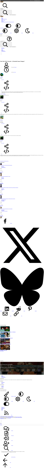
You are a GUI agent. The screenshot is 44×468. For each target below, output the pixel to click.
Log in (1, 423)
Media (2, 19)
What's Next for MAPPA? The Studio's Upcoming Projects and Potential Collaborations (9, 187)
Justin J (1, 172)
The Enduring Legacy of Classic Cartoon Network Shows (6, 165)
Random (2, 20)
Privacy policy (3, 408)
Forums (2, 18)
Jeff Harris (15, 67)
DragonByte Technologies (17, 417)
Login (32, 0)
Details (21, 417)
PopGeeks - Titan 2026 (13, 396)
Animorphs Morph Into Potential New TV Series (5, 176)
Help (2, 409)
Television (3, 178)
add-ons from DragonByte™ (9, 417)
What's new (3, 21)
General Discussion (4, 167)
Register (31, 0)
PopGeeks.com (3, 382)
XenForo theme (1, 418)
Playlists (4, 20)
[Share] (6, 107)
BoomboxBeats (1, 183)
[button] (21, 396)
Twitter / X (3, 386)
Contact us (3, 407)
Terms (2, 383)
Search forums (3, 48)
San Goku (3, 166)
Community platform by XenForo (6, 416)
